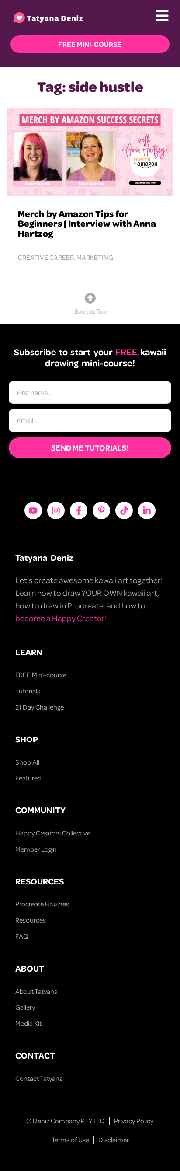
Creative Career (46, 257)
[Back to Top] (90, 298)
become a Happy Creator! (61, 618)
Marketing (94, 257)
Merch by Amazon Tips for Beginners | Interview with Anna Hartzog (87, 223)
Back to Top (90, 311)
